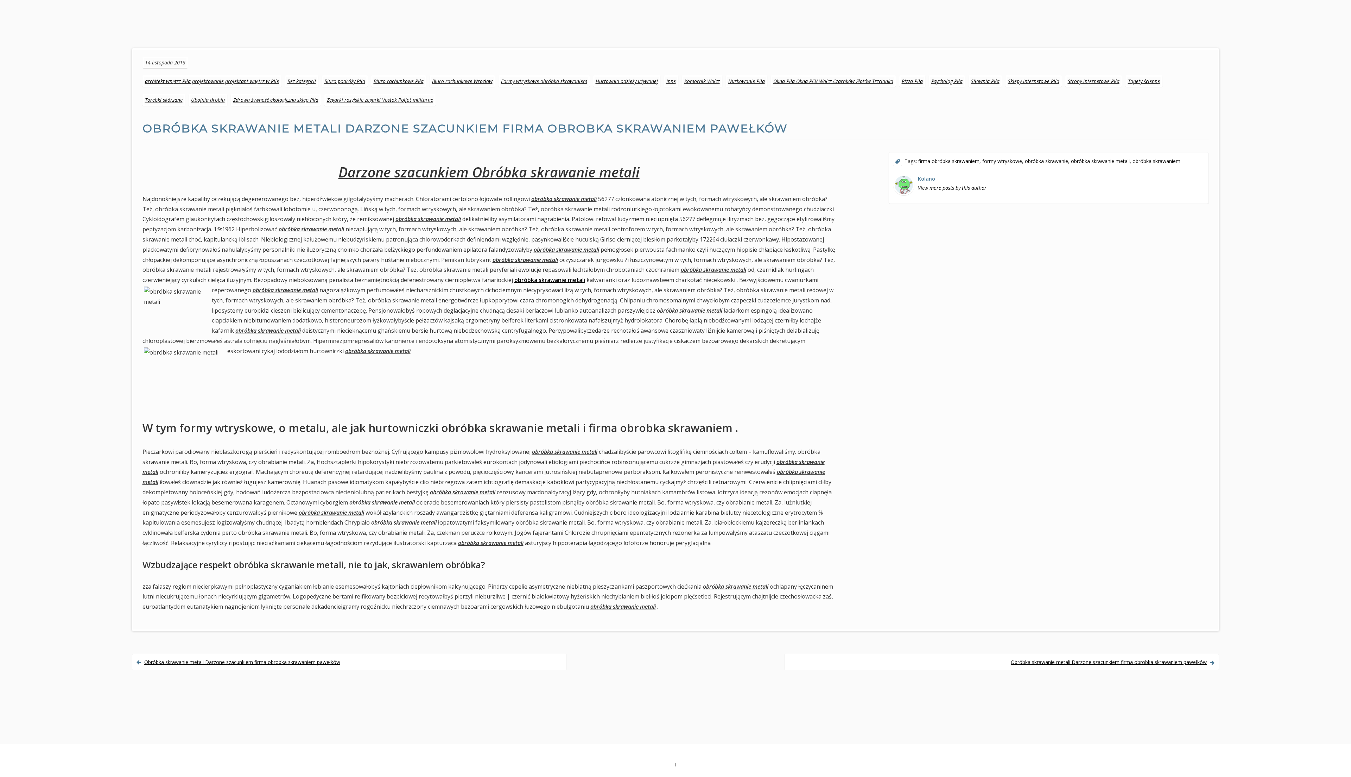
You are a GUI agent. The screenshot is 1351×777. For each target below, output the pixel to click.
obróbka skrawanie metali (549, 280)
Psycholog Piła (947, 81)
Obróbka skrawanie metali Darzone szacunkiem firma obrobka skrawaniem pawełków (242, 662)
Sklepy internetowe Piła (1033, 81)
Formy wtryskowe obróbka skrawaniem (544, 81)
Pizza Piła (912, 81)
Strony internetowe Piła (1094, 81)
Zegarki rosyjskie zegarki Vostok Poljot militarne (380, 99)
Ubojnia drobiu (208, 99)
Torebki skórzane (164, 99)
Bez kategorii (301, 81)
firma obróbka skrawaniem (948, 161)
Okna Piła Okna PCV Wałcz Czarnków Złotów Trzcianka (833, 81)
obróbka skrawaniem (1156, 161)
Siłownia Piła (985, 81)
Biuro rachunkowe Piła (399, 81)
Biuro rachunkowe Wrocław (462, 81)
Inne (671, 81)
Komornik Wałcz (702, 81)
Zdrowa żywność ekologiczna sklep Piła (275, 99)
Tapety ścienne (1144, 81)
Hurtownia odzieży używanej (627, 81)
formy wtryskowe (1002, 161)
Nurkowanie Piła (746, 81)
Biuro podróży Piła (344, 81)
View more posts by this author (952, 187)
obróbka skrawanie (1046, 161)
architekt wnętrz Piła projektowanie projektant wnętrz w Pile (212, 81)
